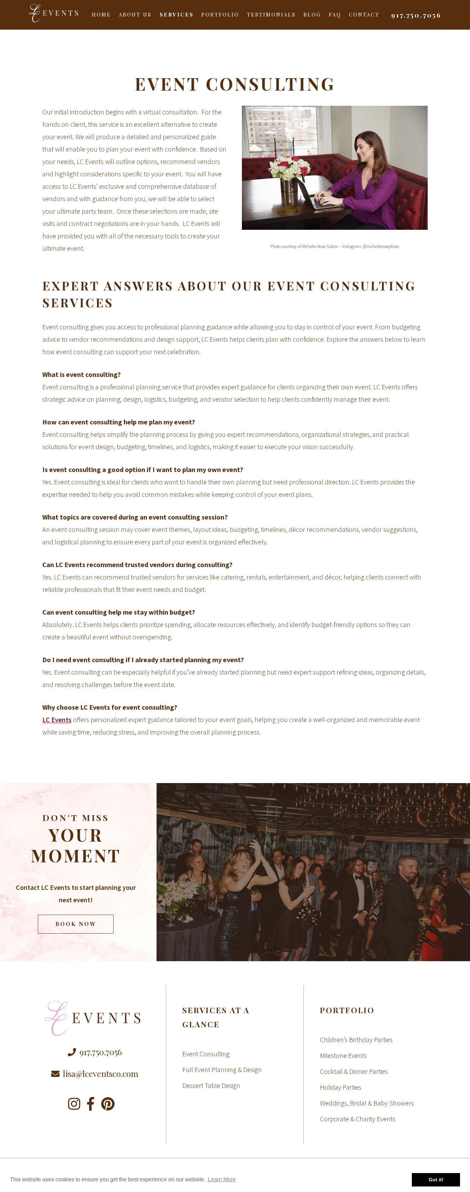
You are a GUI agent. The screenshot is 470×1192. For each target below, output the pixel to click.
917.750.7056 (416, 14)
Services (177, 14)
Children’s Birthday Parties (356, 1039)
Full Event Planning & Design (222, 1069)
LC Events (57, 719)
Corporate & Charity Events (357, 1118)
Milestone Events (343, 1055)
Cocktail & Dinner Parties (354, 1071)
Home (101, 14)
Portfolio (220, 14)
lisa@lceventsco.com (100, 1073)
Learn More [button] (222, 1179)
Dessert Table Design (211, 1085)
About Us (135, 14)
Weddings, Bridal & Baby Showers (367, 1103)
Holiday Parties (340, 1087)
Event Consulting (205, 1053)
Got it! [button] (436, 1179)
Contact (364, 14)
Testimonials (271, 14)
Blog (312, 14)
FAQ (335, 14)
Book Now (75, 923)
